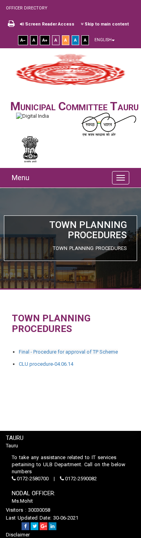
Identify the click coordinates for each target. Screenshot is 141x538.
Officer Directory (26, 8)
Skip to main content (106, 24)
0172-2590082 (80, 478)
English (103, 40)
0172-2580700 (33, 478)
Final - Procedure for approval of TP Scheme (68, 352)
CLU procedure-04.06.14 (46, 364)
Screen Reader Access (49, 24)
